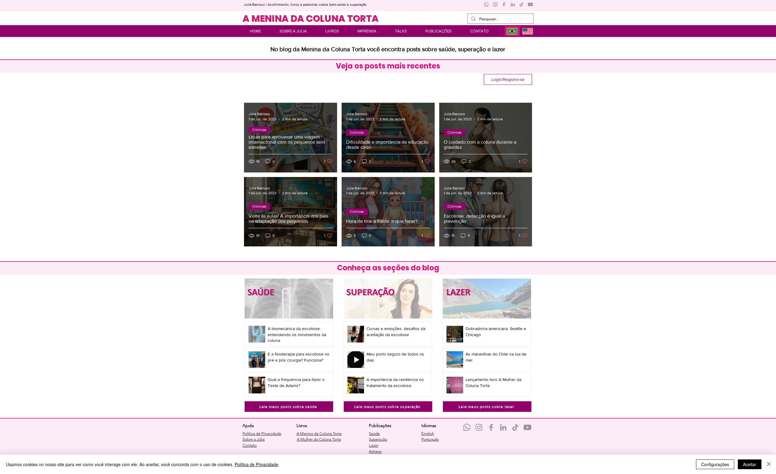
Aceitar (749, 464)
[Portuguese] (512, 31)
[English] (527, 31)
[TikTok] (521, 4)
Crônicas (259, 130)
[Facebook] (504, 4)
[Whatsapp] (486, 4)
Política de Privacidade (256, 464)
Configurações (715, 464)
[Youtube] (530, 4)
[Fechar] (768, 464)
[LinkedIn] (513, 4)
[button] (438, 31)
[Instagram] (495, 4)
